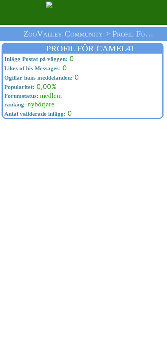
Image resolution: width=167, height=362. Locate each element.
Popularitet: (19, 87)
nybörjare (28, 104)
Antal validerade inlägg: (34, 114)
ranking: (14, 104)
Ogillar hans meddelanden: (38, 78)
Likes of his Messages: (32, 68)
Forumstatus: (20, 96)
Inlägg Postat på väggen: (35, 59)
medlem (32, 95)
